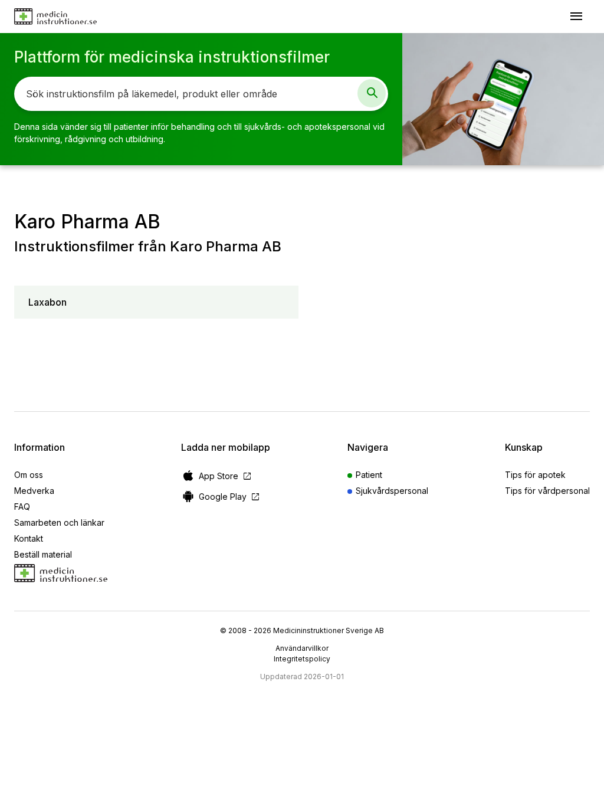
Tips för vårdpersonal (547, 491)
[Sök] (371, 93)
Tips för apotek (535, 475)
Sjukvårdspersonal (392, 491)
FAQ (22, 507)
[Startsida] (55, 16)
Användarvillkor (302, 648)
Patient (369, 475)
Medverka (34, 491)
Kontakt (28, 538)
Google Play (230, 496)
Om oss (28, 475)
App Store (225, 476)
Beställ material (43, 554)
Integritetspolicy (302, 658)
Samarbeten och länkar (59, 522)
